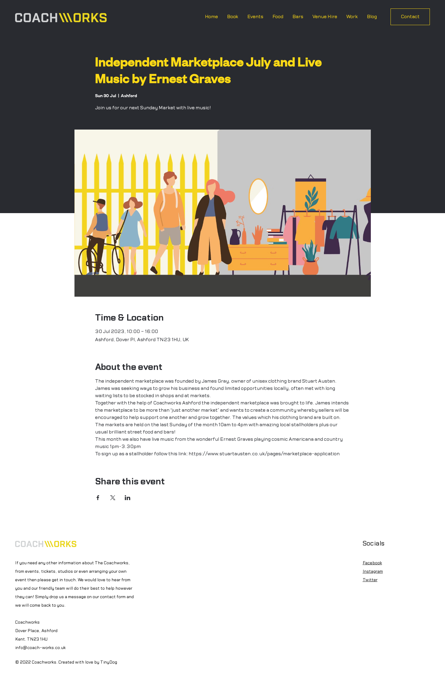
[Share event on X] (113, 497)
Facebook (372, 563)
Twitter (370, 580)
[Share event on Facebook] (98, 497)
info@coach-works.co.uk (40, 648)
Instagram (373, 571)
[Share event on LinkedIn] (127, 497)
